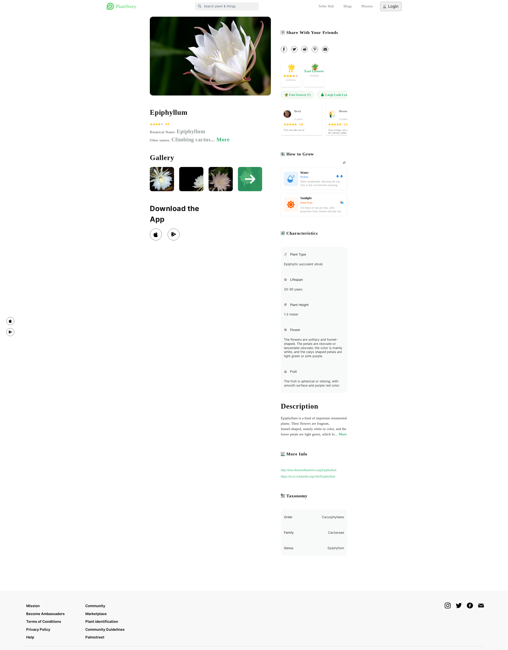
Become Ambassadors (45, 614)
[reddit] (304, 49)
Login (393, 6)
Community (95, 606)
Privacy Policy (38, 629)
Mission (367, 6)
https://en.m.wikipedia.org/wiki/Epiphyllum (308, 476)
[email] (325, 49)
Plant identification (101, 621)
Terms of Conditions (43, 621)
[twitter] (294, 49)
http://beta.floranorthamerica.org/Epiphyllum (308, 470)
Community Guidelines (105, 629)
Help (30, 637)
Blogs (347, 6)
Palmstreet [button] (94, 637)
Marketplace (96, 614)
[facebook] (284, 49)
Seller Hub (326, 6)
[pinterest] (315, 49)
